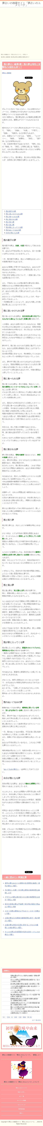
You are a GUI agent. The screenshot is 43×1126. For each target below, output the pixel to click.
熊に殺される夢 (12, 219)
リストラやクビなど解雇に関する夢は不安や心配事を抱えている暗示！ (25, 1012)
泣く (4, 1017)
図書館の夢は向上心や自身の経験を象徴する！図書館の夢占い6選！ (24, 999)
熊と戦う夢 (10, 222)
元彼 (20, 1017)
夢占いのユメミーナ (21, 1088)
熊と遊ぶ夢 (10, 225)
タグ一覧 (21, 1096)
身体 (15, 1017)
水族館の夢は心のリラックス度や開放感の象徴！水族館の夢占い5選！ (25, 1003)
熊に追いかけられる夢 (14, 214)
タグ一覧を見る (36, 1020)
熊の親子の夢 (11, 211)
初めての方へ (21, 1092)
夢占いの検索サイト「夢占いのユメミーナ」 (21, 4)
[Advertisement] (21, 29)
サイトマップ (21, 1105)
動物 (9, 73)
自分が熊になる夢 (12, 233)
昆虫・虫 (10, 1017)
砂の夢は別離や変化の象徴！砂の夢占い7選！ (26, 984)
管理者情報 (21, 1109)
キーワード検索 (21, 1100)
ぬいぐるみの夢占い (11, 769)
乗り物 (29, 1017)
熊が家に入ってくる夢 (14, 227)
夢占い (5, 73)
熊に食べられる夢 (12, 217)
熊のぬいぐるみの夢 (13, 230)
